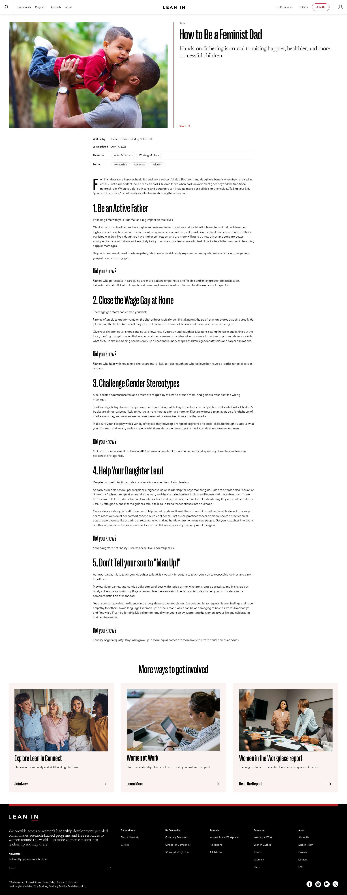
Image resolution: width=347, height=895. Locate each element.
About (68, 7)
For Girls (303, 7)
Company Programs (176, 837)
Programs (40, 7)
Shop (257, 867)
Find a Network (129, 837)
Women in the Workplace (224, 837)
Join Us (320, 7)
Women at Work (263, 837)
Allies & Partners (123, 155)
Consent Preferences (67, 882)
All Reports (216, 845)
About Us (303, 837)
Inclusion (157, 165)
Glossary (259, 859)
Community (24, 7)
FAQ (301, 867)
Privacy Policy (49, 882)
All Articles (216, 852)
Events (257, 852)
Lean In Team (305, 845)
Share (182, 126)
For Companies (284, 7)
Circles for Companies (178, 845)
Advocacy (139, 165)
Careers (302, 852)
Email (12, 868)
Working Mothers (149, 155)
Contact (302, 859)
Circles (125, 845)
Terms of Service (34, 882)
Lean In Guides (262, 845)
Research (55, 7)
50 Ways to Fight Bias (177, 852)
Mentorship (120, 165)
